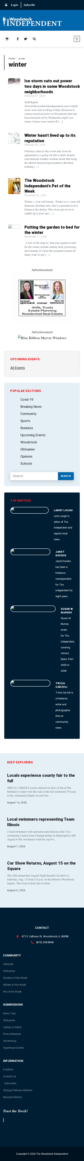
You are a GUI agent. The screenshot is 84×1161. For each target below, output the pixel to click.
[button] (64, 39)
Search (66, 476)
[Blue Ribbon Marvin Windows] (42, 337)
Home (12, 59)
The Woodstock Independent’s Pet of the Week (47, 186)
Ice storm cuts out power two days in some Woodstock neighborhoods (52, 86)
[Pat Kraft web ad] (42, 321)
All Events (17, 368)
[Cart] (6, 39)
